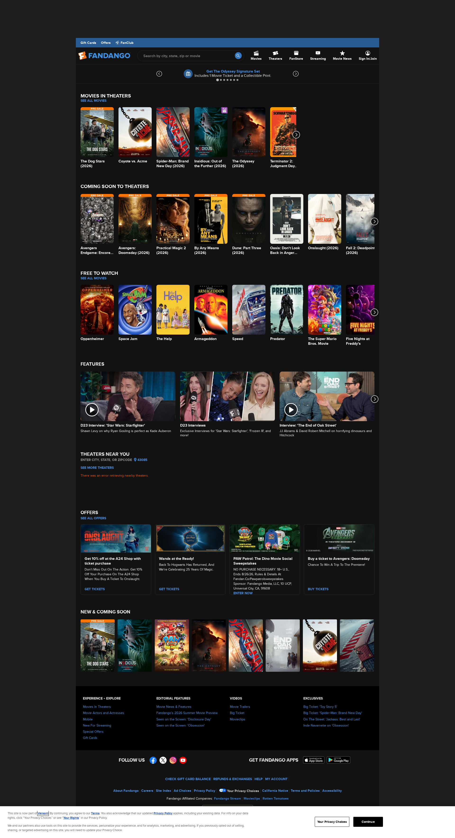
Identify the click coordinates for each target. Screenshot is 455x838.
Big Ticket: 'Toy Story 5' (320, 706)
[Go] (238, 55)
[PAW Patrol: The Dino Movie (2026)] (172, 645)
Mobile (88, 719)
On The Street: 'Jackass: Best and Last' (331, 719)
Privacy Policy (204, 790)
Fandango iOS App (313, 760)
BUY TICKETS (318, 589)
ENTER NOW (243, 593)
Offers (106, 43)
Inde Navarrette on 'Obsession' (326, 725)
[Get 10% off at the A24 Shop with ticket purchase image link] (116, 537)
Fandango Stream (227, 798)
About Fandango (126, 790)
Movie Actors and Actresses (103, 712)
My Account (276, 779)
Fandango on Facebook (153, 760)
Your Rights (71, 817)
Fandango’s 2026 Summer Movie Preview (187, 712)
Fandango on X (163, 760)
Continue (368, 822)
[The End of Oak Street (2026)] (283, 645)
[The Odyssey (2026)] (209, 645)
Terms (95, 813)
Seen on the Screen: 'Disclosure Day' (183, 719)
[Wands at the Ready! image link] (190, 537)
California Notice (275, 790)
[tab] (217, 79)
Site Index (163, 790)
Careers (147, 790)
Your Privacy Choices (243, 791)
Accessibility (332, 790)
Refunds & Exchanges (232, 779)
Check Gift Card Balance (188, 779)
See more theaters (97, 467)
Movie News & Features (173, 706)
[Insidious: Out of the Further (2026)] (135, 645)
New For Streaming (97, 725)
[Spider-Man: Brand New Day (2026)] (246, 645)
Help (259, 779)
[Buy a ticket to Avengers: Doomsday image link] (339, 537)
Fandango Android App (338, 760)
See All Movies (93, 100)
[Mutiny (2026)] (357, 645)
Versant (43, 813)
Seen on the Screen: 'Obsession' (180, 725)
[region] (227, 822)
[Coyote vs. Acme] (320, 645)
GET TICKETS (95, 589)
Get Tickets (169, 589)
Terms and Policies (305, 790)
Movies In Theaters (97, 706)
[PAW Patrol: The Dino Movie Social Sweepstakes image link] (265, 537)
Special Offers (93, 731)
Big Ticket (237, 712)
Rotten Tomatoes (276, 798)
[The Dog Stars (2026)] (98, 645)
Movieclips (237, 719)
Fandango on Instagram (173, 760)
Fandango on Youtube (183, 760)
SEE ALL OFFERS (93, 518)
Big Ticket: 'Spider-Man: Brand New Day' (332, 712)
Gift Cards (88, 43)
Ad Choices (182, 790)
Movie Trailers (240, 706)
